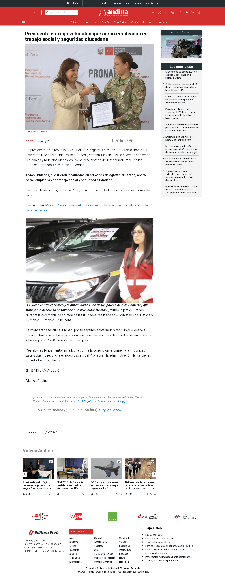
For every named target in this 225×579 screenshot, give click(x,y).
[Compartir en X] (50, 494)
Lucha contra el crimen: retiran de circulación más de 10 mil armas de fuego (180, 161)
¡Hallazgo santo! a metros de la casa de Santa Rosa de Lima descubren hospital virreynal (140, 487)
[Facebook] (153, 12)
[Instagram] (179, 12)
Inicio (71, 538)
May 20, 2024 (109, 410)
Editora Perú (92, 568)
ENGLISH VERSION (81, 531)
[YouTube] (173, 12)
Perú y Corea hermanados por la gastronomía (168, 557)
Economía (74, 550)
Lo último (72, 22)
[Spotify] (193, 12)
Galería (105, 22)
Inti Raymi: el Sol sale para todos (161, 560)
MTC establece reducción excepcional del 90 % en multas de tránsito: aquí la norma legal (181, 149)
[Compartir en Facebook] (46, 494)
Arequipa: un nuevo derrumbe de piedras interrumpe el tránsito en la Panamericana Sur (182, 127)
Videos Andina (38, 450)
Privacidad (136, 568)
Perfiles (89, 3)
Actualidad (89, 22)
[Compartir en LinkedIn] (53, 494)
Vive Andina (152, 3)
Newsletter (162, 22)
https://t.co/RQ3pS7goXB (79, 401)
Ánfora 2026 (100, 542)
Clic (96, 550)
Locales (73, 554)
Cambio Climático (103, 561)
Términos (124, 568)
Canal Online (120, 22)
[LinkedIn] (166, 12)
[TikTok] (199, 12)
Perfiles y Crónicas (103, 554)
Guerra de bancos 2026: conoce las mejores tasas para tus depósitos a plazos (181, 99)
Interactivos (125, 550)
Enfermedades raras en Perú (159, 538)
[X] (160, 12)
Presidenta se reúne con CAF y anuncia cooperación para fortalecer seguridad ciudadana (181, 189)
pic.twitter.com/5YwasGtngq (109, 401)
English (32, 12)
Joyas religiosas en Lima (157, 542)
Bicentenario (73, 3)
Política (72, 546)
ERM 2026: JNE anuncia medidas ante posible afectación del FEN (70, 485)
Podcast (147, 22)
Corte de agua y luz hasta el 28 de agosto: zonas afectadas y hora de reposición (181, 87)
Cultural (98, 538)
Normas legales (121, 3)
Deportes (98, 546)
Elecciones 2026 (153, 535)
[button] (24, 474)
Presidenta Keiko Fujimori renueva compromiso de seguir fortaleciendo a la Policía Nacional (37, 487)
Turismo (137, 3)
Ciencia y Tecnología (104, 557)
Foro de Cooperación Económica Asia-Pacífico (169, 546)
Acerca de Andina (109, 568)
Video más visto (181, 32)
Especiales (102, 3)
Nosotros (124, 561)
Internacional (75, 561)
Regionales (74, 557)
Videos (134, 22)
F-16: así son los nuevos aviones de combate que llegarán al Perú (104, 485)
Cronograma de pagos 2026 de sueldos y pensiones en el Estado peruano (181, 74)
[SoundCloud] (186, 12)
